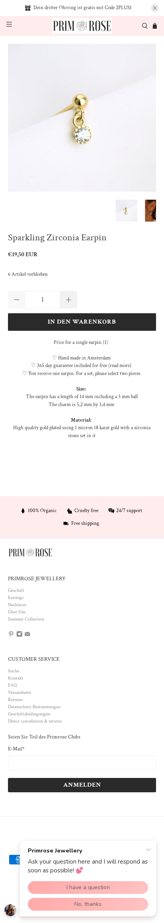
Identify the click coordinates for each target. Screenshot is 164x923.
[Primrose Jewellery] (82, 26)
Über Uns (16, 612)
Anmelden (82, 785)
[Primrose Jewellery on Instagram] (19, 635)
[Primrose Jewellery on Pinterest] (11, 635)
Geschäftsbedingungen (29, 714)
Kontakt (15, 678)
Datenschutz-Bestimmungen (34, 707)
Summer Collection (26, 619)
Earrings (15, 598)
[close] (155, 8)
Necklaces (17, 605)
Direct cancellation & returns (35, 721)
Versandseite (19, 692)
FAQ (12, 685)
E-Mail (16, 749)
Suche (13, 671)
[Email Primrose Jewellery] (27, 635)
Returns (15, 700)
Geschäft (16, 590)
